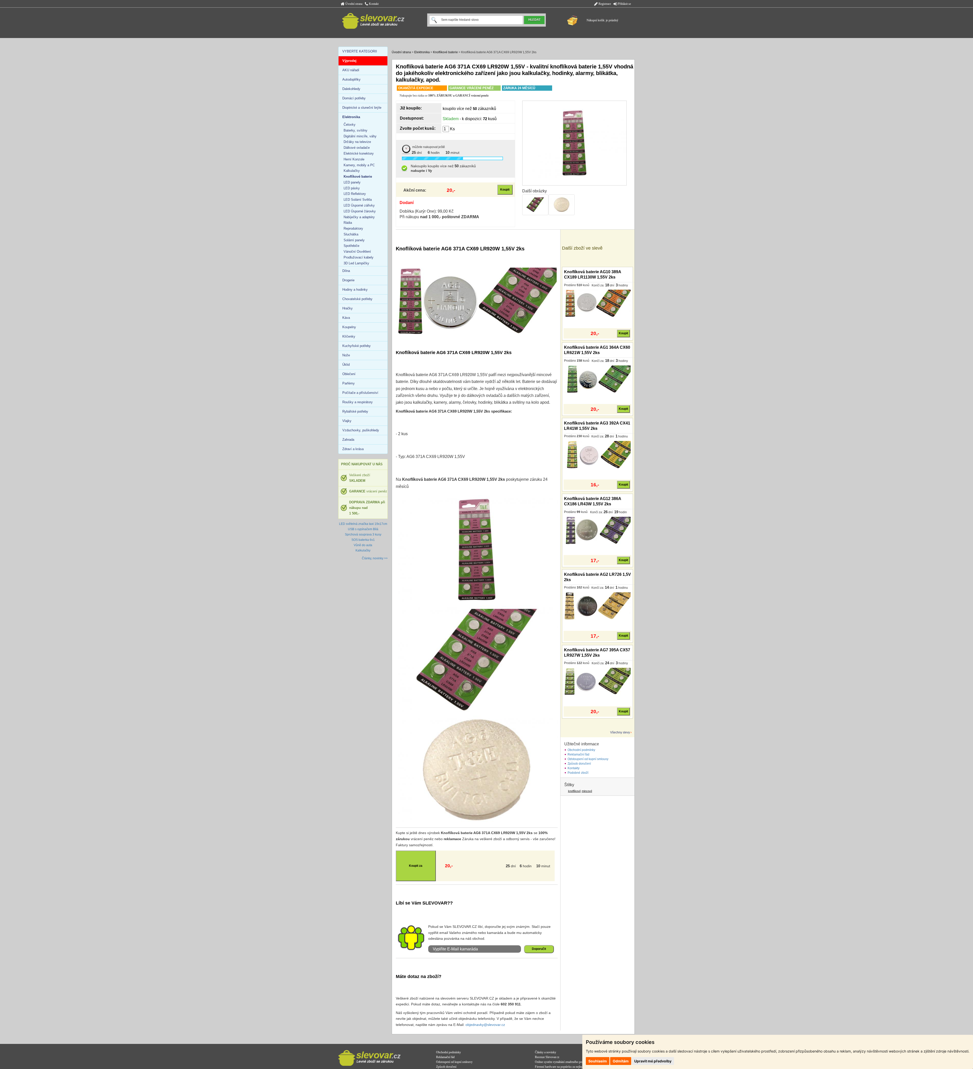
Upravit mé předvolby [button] (652, 1061)
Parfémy (348, 383)
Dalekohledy (351, 89)
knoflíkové (574, 790)
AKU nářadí (350, 70)
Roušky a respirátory (357, 402)
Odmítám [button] (621, 1061)
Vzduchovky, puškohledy (360, 430)
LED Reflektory (355, 194)
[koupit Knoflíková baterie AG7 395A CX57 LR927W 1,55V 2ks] (597, 681)
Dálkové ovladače (357, 148)
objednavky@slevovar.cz (485, 1025)
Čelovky (349, 124)
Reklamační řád (578, 754)
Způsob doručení (579, 763)
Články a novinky (545, 1052)
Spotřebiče (351, 246)
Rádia (348, 223)
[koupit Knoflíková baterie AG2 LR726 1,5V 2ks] (597, 605)
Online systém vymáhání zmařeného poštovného (564, 1062)
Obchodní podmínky (581, 750)
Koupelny (349, 327)
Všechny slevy (620, 732)
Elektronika (422, 52)
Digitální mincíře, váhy (360, 136)
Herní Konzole (354, 159)
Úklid (346, 364)
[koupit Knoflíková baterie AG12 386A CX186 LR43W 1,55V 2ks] (597, 530)
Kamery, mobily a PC (359, 165)
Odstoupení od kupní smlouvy (588, 759)
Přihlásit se (624, 4)
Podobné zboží (578, 773)
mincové (587, 790)
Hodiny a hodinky (355, 289)
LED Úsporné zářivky (359, 205)
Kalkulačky (352, 171)
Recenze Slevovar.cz (547, 1057)
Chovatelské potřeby (357, 299)
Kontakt (373, 4)
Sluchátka (351, 234)
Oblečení (348, 374)
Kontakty (573, 768)
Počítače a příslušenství (360, 393)
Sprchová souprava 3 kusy (363, 534)
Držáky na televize (357, 142)
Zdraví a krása (353, 449)
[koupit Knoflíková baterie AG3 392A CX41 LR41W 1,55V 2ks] (597, 454)
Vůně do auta (363, 545)
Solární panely (354, 240)
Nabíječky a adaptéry (359, 217)
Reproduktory (353, 228)
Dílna (346, 271)
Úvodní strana (353, 4)
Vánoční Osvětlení (357, 251)
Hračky (347, 308)
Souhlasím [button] (597, 1061)
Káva (346, 318)
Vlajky (346, 421)
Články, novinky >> (375, 558)
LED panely (352, 182)
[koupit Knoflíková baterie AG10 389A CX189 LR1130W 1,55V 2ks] (597, 303)
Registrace (604, 4)
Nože (346, 355)
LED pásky (352, 188)
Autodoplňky (351, 79)
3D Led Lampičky (356, 263)
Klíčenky (348, 336)
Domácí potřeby (354, 98)
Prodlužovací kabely (358, 257)
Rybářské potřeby (355, 411)
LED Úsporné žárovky (360, 211)
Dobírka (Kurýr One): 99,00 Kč (427, 211)
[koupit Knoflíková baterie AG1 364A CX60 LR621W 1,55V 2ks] (597, 379)
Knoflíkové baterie (445, 52)
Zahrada (348, 439)
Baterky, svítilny (355, 130)
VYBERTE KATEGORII (359, 51)
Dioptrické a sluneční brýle (361, 107)
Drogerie (348, 280)
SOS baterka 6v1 (363, 540)
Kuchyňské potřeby (356, 346)
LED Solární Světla (358, 199)
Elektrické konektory (359, 153)
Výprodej (349, 61)
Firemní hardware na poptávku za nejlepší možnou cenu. (568, 1066)
